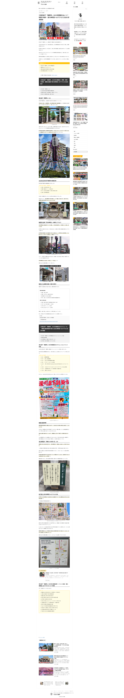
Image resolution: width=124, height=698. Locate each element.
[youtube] (80, 43)
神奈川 (75, 145)
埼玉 (74, 141)
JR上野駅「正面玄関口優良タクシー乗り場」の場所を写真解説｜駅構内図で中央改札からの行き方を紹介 (80, 213)
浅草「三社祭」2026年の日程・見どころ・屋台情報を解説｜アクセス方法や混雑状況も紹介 (61, 645)
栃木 (74, 147)
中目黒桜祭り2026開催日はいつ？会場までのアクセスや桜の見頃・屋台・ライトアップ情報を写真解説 (61, 669)
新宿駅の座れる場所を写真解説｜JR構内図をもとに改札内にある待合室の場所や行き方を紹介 (80, 73)
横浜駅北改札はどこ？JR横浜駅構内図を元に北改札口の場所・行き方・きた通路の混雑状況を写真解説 (80, 228)
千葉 (74, 143)
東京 (74, 131)
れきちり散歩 (44, 4)
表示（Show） (54, 75)
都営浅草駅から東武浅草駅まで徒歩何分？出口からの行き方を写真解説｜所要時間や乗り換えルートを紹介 (80, 183)
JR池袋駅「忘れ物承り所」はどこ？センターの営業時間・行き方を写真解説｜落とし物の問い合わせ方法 (80, 198)
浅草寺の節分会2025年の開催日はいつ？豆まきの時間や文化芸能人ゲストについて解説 (61, 657)
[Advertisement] (54, 623)
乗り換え (75, 135)
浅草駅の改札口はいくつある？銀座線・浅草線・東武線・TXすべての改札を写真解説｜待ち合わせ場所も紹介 (80, 123)
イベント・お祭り (42, 637)
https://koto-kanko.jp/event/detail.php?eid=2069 (49, 321)
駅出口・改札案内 (76, 137)
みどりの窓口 (76, 139)
